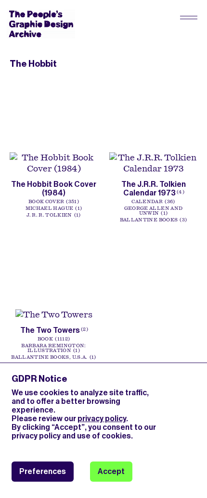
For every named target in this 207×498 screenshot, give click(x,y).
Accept (111, 471)
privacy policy (102, 418)
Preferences (42, 471)
